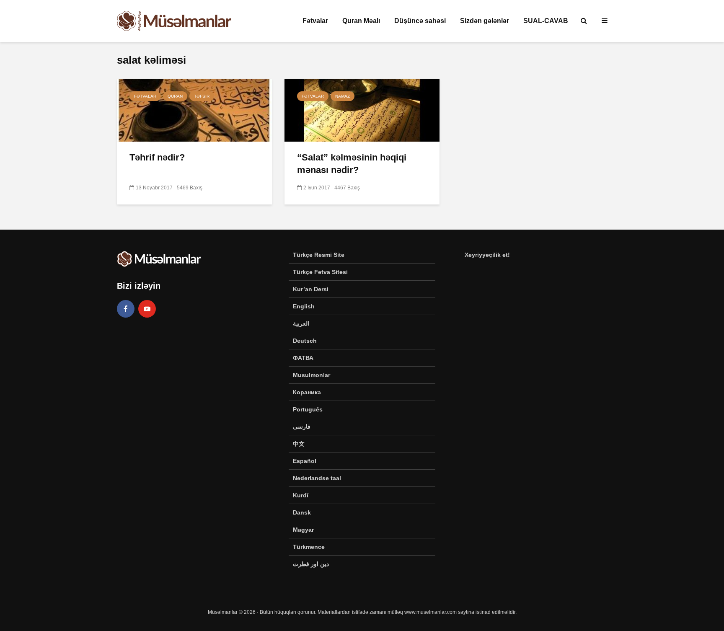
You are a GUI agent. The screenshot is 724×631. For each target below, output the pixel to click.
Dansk (302, 512)
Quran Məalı (361, 20)
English (304, 306)
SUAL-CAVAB (545, 20)
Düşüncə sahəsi (420, 20)
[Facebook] (125, 309)
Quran (175, 96)
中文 (299, 443)
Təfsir (201, 96)
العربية (301, 323)
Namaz (342, 96)
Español (304, 461)
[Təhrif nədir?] (194, 109)
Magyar (303, 529)
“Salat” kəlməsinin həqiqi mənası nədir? (351, 163)
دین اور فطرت (311, 564)
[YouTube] (147, 309)
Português (308, 409)
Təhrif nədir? (157, 157)
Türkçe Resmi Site (318, 254)
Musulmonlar (311, 375)
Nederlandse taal (317, 478)
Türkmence (309, 546)
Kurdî (300, 495)
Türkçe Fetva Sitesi (320, 272)
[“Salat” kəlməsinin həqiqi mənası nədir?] (362, 109)
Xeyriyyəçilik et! (487, 254)
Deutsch (305, 340)
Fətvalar (315, 20)
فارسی (301, 426)
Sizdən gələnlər (484, 20)
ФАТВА (303, 357)
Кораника (307, 392)
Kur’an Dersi (310, 289)
